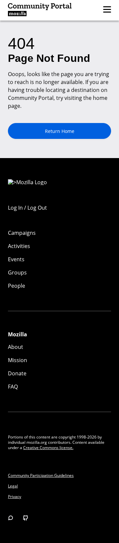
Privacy (14, 496)
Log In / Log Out (27, 207)
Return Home (59, 131)
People (16, 285)
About (15, 347)
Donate (17, 373)
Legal (13, 486)
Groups (17, 272)
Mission (17, 360)
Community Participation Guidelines (41, 475)
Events (16, 259)
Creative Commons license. (48, 447)
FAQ (13, 386)
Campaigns (22, 232)
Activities (19, 246)
